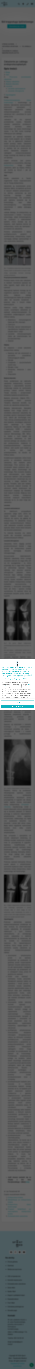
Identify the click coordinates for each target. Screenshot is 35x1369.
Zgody (17, 702)
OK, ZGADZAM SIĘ (18, 706)
